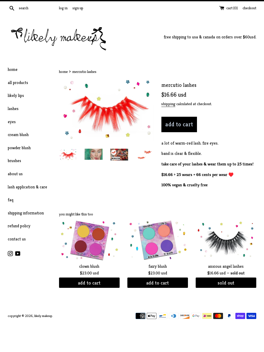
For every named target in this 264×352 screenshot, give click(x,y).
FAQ (11, 200)
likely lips (16, 95)
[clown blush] (89, 240)
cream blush (18, 134)
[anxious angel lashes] (226, 240)
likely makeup (43, 316)
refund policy (19, 226)
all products (18, 82)
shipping (168, 103)
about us (15, 174)
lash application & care (27, 187)
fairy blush (157, 266)
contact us (17, 239)
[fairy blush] (157, 240)
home (13, 69)
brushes (14, 160)
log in (63, 8)
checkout (249, 8)
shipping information (26, 213)
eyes (12, 121)
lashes (13, 108)
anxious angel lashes (226, 266)
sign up (77, 8)
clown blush (89, 266)
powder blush (19, 147)
